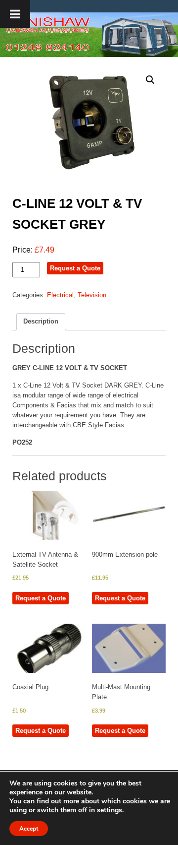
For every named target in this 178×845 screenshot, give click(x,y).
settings (109, 810)
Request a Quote (75, 268)
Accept (28, 829)
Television (92, 295)
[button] (150, 80)
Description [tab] (40, 321)
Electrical (60, 295)
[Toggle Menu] (15, 14)
